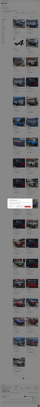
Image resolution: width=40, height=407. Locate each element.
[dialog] (20, 203)
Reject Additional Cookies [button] (19, 206)
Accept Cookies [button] (28, 206)
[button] (11, 206)
